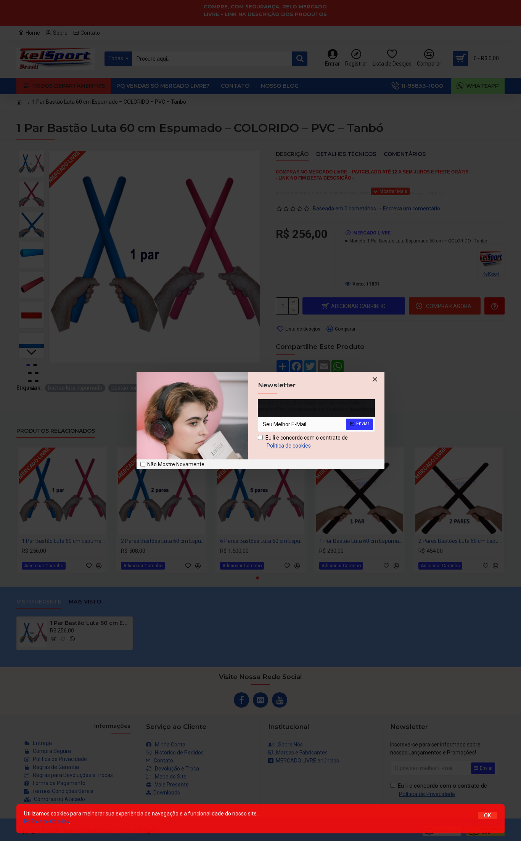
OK (487, 815)
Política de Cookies (46, 822)
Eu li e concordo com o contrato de (306, 442)
